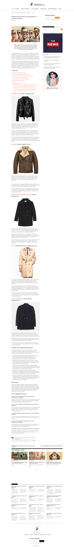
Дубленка (14, 144)
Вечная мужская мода (32, 437)
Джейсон (49, 506)
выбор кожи (15, 130)
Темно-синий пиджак (17, 298)
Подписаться (57, 17)
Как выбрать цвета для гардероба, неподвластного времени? (23, 90)
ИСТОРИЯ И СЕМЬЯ (31, 460)
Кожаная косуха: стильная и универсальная (19, 72)
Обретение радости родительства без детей (34, 513)
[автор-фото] (12, 488)
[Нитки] (40, 526)
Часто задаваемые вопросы (16, 83)
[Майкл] (12, 20)
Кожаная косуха (15, 93)
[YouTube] (38, 526)
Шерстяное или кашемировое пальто (21, 194)
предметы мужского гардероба (25, 437)
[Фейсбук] (34, 526)
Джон (31, 497)
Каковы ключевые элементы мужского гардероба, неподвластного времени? (25, 84)
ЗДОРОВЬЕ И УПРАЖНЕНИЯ (49, 460)
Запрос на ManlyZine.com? (37, 532)
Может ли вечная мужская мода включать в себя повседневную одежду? (24, 89)
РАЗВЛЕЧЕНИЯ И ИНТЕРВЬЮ (14, 460)
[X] (36, 526)
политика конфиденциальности (55, 19)
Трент (13, 497)
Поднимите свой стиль (34, 66)
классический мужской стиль (17, 437)
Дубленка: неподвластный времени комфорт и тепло (20, 74)
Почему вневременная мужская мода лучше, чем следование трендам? (24, 87)
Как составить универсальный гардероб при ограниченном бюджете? (24, 86)
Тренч (13, 246)
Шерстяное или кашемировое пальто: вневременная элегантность (22, 75)
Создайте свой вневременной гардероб (18, 80)
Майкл (14, 20)
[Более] (34, 440)
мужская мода (25, 123)
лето (12, 343)
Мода (21, 44)
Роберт (13, 506)
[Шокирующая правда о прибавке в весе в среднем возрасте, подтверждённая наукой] (54, 456)
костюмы (30, 130)
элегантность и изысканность (16, 230)
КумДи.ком (39, 545)
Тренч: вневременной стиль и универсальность (19, 77)
